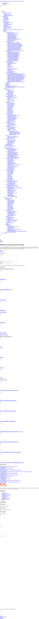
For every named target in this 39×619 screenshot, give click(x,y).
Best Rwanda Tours (9, 144)
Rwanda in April (10, 110)
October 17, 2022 (3, 467)
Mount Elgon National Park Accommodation (14, 46)
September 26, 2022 (4, 474)
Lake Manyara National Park (12, 214)
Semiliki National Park (11, 40)
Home (3, 11)
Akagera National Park (11, 100)
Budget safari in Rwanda (11, 138)
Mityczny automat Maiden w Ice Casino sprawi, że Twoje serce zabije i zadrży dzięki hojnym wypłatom (15, 471)
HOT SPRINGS (10, 62)
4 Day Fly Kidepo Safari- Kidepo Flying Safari (9, 441)
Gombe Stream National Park (12, 220)
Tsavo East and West (11, 194)
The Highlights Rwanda (9, 96)
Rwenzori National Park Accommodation (14, 43)
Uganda (5, 31)
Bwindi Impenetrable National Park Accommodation (15, 50)
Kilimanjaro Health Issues (11, 230)
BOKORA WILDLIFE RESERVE (13, 53)
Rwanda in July (10, 107)
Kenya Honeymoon (11, 151)
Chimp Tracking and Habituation (13, 68)
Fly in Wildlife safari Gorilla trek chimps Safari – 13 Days (11, 431)
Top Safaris (7, 83)
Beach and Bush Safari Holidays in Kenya (14, 157)
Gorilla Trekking (6, 21)
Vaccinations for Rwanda (13, 131)
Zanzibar (7, 223)
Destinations (4, 30)
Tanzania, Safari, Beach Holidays (11, 232)
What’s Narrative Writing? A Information (6, 476)
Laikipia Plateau (10, 189)
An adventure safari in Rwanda (12, 118)
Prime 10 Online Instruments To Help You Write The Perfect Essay (10, 480)
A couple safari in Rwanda (12, 124)
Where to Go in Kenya (9, 186)
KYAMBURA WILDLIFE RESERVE (13, 56)
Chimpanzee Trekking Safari (5, 289)
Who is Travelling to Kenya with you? (11, 180)
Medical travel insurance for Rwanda (15, 133)
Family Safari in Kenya (11, 182)
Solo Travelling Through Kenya (12, 181)
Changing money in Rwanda (12, 129)
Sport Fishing (10, 64)
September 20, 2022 (4, 475)
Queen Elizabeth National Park (12, 39)
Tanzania (5, 197)
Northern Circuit (8, 210)
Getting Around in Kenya (11, 161)
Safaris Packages (5, 16)
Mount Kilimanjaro (10, 213)
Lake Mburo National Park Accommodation (14, 47)
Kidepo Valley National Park (12, 35)
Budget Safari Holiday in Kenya (12, 185)
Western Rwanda (10, 94)
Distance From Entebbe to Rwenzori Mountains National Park (17, 74)
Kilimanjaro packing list (11, 227)
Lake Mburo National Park (12, 36)
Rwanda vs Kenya (10, 91)
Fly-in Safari (4, 497)
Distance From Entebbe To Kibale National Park (15, 79)
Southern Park (8, 216)
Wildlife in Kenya (10, 160)
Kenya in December (11, 170)
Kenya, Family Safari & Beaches (13, 196)
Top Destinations (8, 82)
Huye (8, 101)
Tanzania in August (10, 203)
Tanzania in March (10, 207)
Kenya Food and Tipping (11, 163)
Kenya (5, 146)
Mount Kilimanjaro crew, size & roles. (13, 226)
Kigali (8, 99)
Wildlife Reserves (8, 51)
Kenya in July (10, 174)
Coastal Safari (8, 221)
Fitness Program (10, 228)
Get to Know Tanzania (9, 198)
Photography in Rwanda (11, 116)
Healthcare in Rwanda (13, 134)
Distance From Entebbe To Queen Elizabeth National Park (16, 76)
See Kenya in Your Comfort (10, 184)
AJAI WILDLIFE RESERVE (12, 59)
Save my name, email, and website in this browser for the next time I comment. (13, 265)
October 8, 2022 (3, 470)
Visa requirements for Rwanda (12, 126)
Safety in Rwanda (10, 143)
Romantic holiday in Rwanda (12, 117)
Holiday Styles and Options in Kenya (11, 148)
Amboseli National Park (11, 188)
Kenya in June (10, 175)
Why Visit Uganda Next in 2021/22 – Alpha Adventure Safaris (15, 86)
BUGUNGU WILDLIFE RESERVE (13, 58)
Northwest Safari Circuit (11, 191)
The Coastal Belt (10, 193)
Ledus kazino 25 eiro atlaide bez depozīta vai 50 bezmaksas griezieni (10, 469)
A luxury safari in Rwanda (12, 137)
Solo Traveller (8, 85)
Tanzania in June (10, 205)
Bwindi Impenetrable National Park (13, 34)
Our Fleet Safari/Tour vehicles (8, 15)
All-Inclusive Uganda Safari (8, 24)
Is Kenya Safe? (10, 165)
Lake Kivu (9, 98)
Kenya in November (11, 171)
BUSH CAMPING (10, 66)
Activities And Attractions (9, 61)
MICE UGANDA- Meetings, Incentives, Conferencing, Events (13, 29)
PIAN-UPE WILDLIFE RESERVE (13, 55)
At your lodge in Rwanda (11, 139)
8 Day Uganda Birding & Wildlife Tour (8, 421)
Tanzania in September (11, 202)
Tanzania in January (11, 209)
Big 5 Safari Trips (6, 25)
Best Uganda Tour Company (10, 87)
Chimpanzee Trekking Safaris (8, 22)
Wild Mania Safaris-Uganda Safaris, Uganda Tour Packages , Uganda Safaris (11, 1)
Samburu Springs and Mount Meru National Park (15, 187)
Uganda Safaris (6, 17)
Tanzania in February (11, 208)
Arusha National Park (11, 215)
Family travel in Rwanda (11, 123)
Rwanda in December (11, 103)
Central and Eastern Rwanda (12, 95)
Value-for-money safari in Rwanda (13, 136)
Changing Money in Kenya (12, 166)
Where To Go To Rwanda (10, 93)
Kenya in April (10, 177)
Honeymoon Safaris (4, 334)
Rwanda (5, 88)
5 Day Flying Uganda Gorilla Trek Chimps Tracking (10, 452)
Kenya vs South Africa (11, 159)
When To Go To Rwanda (9, 102)
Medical (9, 130)
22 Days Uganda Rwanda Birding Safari (8, 410)
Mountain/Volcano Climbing (12, 63)
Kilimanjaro (7, 225)
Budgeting (7, 135)
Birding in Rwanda (10, 120)
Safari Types (4, 20)
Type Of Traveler (8, 122)
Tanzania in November (11, 200)
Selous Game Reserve (11, 218)
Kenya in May (10, 176)
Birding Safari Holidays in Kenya (13, 155)
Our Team (5, 13)
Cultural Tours (3, 299)
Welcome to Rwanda (11, 90)
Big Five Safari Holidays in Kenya (13, 154)
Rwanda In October (11, 105)
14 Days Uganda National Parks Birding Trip (9, 390)
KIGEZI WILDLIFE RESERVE (13, 57)
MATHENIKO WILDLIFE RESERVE (14, 54)
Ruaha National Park (11, 217)
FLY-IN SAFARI (3, 312)
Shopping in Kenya (10, 162)
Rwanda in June (10, 108)
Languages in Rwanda (11, 142)
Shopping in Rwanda (11, 141)
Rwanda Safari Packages (9, 145)
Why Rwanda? (8, 89)
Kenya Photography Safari (12, 150)
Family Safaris (3, 310)
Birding (5, 28)
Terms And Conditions (7, 14)
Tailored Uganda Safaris (7, 26)
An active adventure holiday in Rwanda (14, 115)
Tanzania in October (11, 201)
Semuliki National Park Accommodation (14, 42)
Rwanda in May (10, 109)
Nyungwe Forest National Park (12, 97)
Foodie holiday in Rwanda (12, 119)
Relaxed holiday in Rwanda (12, 114)
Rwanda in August (10, 106)
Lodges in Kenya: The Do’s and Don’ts (14, 164)
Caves (8, 67)
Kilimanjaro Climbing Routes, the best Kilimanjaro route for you (17, 231)
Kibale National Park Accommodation (13, 49)
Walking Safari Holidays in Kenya (13, 153)
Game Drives (10, 70)
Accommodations (8, 41)
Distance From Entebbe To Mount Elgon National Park (16, 78)
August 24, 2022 (3, 481)
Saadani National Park (11, 222)
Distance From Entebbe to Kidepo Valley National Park (16, 77)
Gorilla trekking (3, 332)
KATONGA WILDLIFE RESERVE (13, 60)
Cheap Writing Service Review (4, 478)
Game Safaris (2, 322)
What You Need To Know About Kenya (12, 158)
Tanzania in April (10, 206)
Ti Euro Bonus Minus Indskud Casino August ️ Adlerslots (8, 466)
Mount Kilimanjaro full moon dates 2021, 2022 (15, 229)
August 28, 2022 (3, 479)
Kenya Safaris (6, 18)
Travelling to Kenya (11, 168)
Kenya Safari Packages (9, 147)
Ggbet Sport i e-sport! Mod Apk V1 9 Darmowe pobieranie (9, 473)
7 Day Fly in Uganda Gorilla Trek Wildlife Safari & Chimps (12, 462)
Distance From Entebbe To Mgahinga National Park (15, 73)
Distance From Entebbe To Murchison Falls (14, 80)
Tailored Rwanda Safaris (7, 27)
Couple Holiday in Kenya (11, 183)
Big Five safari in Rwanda (12, 121)
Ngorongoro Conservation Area (12, 211)
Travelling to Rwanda (11, 128)
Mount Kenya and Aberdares (12, 190)
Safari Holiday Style (9, 113)
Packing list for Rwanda (11, 127)
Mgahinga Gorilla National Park (12, 37)
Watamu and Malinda (11, 195)
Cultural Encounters (11, 69)
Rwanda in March (10, 111)
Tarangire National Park (11, 212)
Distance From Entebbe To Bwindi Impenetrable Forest (16, 81)
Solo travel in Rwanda (11, 125)
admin (1, 240)
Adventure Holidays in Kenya (12, 149)
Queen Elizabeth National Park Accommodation (15, 44)
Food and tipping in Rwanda (12, 140)
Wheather (7, 84)
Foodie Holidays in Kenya (12, 156)
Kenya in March (10, 178)
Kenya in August (10, 173)
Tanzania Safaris (6, 19)
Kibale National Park (11, 33)
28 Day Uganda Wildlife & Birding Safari (8, 400)
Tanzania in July (10, 204)
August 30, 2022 (3, 477)
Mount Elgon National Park (12, 38)
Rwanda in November (11, 104)
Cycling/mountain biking (11, 71)
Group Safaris (6, 23)
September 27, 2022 (4, 472)
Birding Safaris (3, 279)
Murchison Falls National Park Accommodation (15, 45)
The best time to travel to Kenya (10, 169)
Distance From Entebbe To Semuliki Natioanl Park (15, 75)
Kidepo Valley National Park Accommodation (14, 48)
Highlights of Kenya (11, 167)
